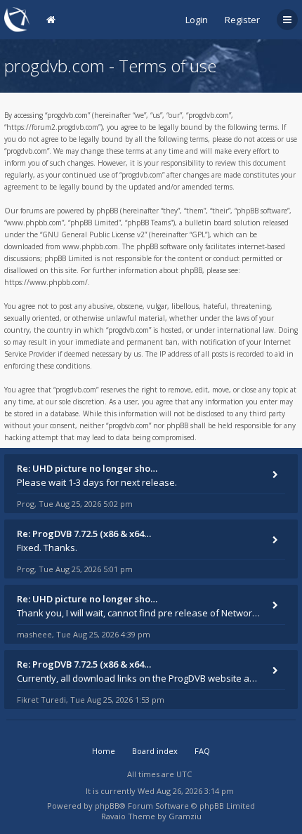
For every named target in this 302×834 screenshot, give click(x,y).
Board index (155, 751)
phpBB (107, 805)
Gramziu (185, 816)
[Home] (16, 19)
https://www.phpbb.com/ (46, 282)
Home (103, 751)
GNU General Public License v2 (93, 234)
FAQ (202, 751)
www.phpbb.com (90, 246)
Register (242, 19)
